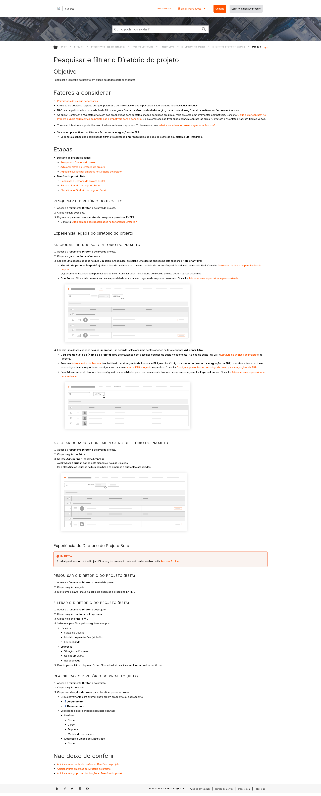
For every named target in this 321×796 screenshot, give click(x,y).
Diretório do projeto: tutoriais (230, 46)
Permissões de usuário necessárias (77, 101)
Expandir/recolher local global (265, 46)
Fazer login (260, 789)
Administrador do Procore (86, 363)
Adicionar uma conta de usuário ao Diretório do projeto (88, 764)
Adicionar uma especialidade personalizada (213, 278)
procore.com (164, 8)
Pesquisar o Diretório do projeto (79, 162)
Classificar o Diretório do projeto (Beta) (83, 190)
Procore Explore (170, 561)
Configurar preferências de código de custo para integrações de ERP (216, 367)
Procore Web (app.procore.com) (108, 46)
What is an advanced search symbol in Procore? (187, 125)
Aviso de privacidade (200, 789)
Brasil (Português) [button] (190, 8)
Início (64, 46)
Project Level (168, 46)
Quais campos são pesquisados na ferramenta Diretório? (104, 221)
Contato (220, 8)
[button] (204, 28)
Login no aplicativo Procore (246, 8)
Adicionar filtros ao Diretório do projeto (83, 167)
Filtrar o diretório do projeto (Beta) (80, 185)
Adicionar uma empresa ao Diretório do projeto (84, 768)
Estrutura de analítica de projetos (239, 354)
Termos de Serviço (224, 789)
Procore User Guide (143, 46)
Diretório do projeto (195, 46)
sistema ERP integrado (138, 367)
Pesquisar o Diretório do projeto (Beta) (83, 181)
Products (79, 46)
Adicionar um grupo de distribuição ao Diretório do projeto (90, 773)
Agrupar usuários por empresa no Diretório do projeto (91, 171)
